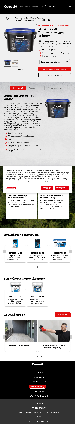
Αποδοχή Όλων (62, 188)
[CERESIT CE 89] (37, 294)
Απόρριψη (47, 188)
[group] (20, 47)
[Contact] (54, 6)
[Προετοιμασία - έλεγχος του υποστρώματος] (54, 336)
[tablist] (37, 222)
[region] (37, 179)
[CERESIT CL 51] (59, 250)
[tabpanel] (37, 127)
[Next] (36, 40)
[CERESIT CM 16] (15, 250)
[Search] (46, 6)
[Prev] (5, 40)
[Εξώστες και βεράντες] (21, 336)
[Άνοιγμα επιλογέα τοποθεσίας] (50, 6)
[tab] (18, 88)
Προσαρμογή (11, 188)
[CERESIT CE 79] (15, 294)
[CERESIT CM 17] (37, 250)
